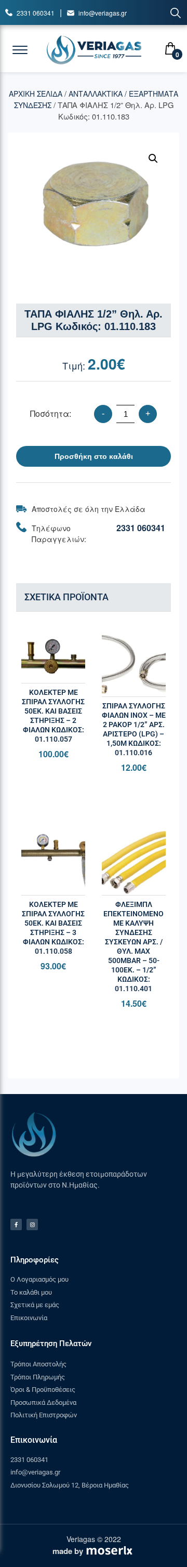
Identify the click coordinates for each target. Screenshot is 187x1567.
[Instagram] (32, 1224)
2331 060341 (36, 12)
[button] (153, 158)
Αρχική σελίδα (35, 93)
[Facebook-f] (16, 1224)
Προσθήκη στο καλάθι (94, 456)
